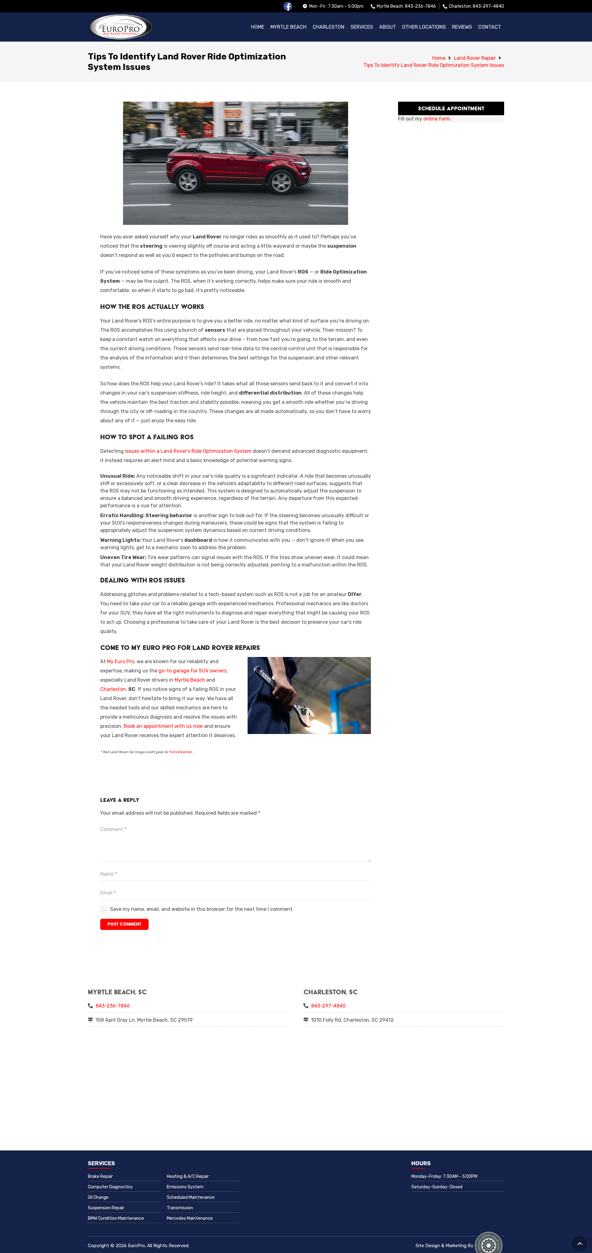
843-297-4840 (328, 1006)
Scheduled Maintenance (191, 1197)
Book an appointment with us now (163, 726)
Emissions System (185, 1187)
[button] (424, 27)
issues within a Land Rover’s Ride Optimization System (188, 451)
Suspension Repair (106, 1207)
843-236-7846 (113, 1006)
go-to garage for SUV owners (192, 671)
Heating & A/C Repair (188, 1176)
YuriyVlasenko (180, 752)
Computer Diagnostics (110, 1187)
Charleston (113, 689)
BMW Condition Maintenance (116, 1218)
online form (436, 119)
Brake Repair (100, 1176)
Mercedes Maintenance (190, 1218)
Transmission (180, 1207)
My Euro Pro (120, 661)
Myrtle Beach (190, 680)
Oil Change (98, 1197)
